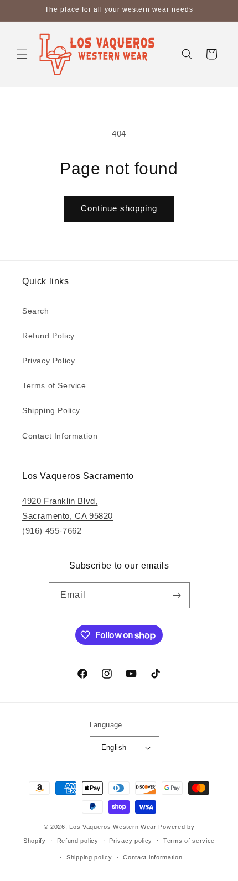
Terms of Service (54, 385)
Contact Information (59, 435)
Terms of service (189, 840)
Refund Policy (48, 335)
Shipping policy (89, 857)
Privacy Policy (48, 360)
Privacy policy (130, 840)
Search (35, 310)
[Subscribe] (177, 595)
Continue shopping (119, 208)
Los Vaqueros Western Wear (113, 826)
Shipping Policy (51, 410)
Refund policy (78, 840)
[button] (22, 54)
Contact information (152, 857)
